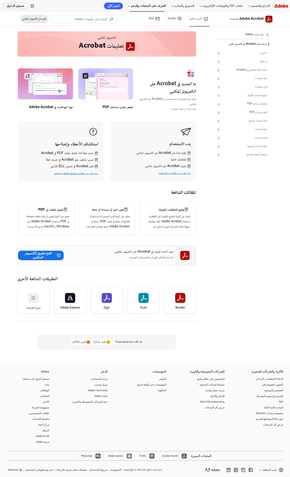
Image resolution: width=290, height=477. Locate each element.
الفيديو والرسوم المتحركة (269, 396)
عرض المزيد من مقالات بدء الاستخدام (175, 173)
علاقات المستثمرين (39, 413)
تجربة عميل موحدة (215, 390)
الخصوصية (115, 469)
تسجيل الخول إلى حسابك (36, 378)
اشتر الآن (113, 6)
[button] (32, 6)
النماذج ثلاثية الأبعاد (273, 407)
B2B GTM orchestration (212, 401)
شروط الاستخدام (98, 469)
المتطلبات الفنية (178, 160)
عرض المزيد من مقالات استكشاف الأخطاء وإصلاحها (76, 173)
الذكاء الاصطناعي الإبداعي (269, 378)
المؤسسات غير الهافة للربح (151, 384)
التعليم (162, 378)
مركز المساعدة (99, 378)
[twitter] (236, 470)
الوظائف (44, 390)
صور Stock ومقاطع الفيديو (269, 418)
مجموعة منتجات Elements (269, 413)
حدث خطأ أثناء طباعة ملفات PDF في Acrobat (67, 153)
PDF (281, 401)
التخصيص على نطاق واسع (211, 378)
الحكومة (162, 390)
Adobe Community (98, 390)
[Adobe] (281, 6)
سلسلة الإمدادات (40, 418)
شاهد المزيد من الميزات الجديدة (184, 109)
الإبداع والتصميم (260, 6)
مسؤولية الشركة (40, 407)
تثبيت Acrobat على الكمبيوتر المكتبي (165, 166)
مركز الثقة (43, 424)
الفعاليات (44, 396)
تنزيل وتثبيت (101, 384)
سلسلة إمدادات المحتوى (212, 384)
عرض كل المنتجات (273, 424)
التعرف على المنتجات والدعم (148, 6)
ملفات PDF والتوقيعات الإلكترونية (223, 6)
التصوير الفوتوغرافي (272, 384)
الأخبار (46, 401)
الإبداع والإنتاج (217, 396)
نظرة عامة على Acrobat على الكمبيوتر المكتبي (161, 153)
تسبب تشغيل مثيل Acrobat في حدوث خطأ (70, 160)
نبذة (47, 384)
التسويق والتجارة (184, 6)
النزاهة (45, 430)
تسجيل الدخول (15, 6)
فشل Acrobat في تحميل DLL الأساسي (72, 166)
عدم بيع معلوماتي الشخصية (39, 469)
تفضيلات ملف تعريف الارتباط (71, 469)
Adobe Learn (101, 396)
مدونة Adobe (42, 441)
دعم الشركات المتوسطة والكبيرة (90, 401)
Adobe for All (42, 436)
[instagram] (243, 470)
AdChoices (13, 469)
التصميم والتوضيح (274, 390)
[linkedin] (228, 470)
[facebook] (251, 470)
